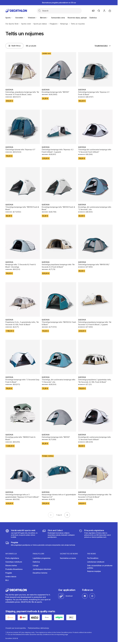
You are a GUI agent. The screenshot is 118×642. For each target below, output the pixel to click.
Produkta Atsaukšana (13, 569)
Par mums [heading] (91, 554)
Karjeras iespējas (94, 571)
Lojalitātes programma (41, 558)
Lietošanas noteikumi (95, 562)
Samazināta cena (58, 18)
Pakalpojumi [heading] (38, 554)
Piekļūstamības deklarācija (38, 628)
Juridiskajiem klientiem (42, 569)
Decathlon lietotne (40, 573)
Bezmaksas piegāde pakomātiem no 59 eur (59, 3)
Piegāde (8, 573)
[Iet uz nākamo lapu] (67, 515)
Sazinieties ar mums (68, 558)
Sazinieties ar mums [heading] (69, 554)
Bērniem (43, 18)
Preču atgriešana (12, 558)
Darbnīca (93, 18)
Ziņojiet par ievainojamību (15, 628)
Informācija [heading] (11, 554)
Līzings (35, 565)
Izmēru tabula (10, 577)
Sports (8, 18)
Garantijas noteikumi (13, 562)
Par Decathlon (92, 558)
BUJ (7, 580)
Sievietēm (19, 18)
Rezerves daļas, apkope (77, 18)
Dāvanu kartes (11, 565)
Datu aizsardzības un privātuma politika (99, 567)
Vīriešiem (32, 18)
